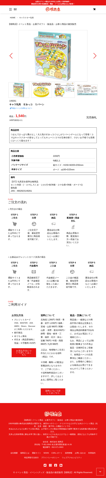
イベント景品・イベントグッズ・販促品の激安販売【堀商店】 (44, 472)
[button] (11, 56)
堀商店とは (24, 453)
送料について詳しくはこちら (53, 392)
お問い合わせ (80, 453)
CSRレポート (56, 453)
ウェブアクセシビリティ (72, 458)
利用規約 (92, 453)
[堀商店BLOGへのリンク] (61, 465)
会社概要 (14, 453)
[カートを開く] (94, 9)
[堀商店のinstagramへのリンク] (50, 465)
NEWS (46, 453)
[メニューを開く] (10, 9)
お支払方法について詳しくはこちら (24, 353)
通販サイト (36, 453)
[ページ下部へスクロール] (100, 471)
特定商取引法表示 (31, 458)
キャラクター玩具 (26, 18)
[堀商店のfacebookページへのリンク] (55, 465)
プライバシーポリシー (50, 458)
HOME (12, 18)
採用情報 (68, 453)
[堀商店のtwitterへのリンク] (45, 465)
